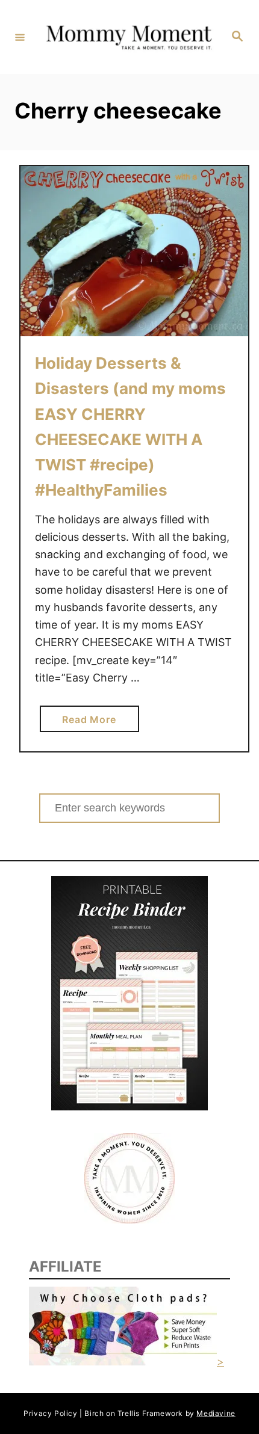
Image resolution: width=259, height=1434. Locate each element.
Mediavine (215, 1413)
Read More (93, 722)
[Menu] (20, 36)
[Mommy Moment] (128, 37)
